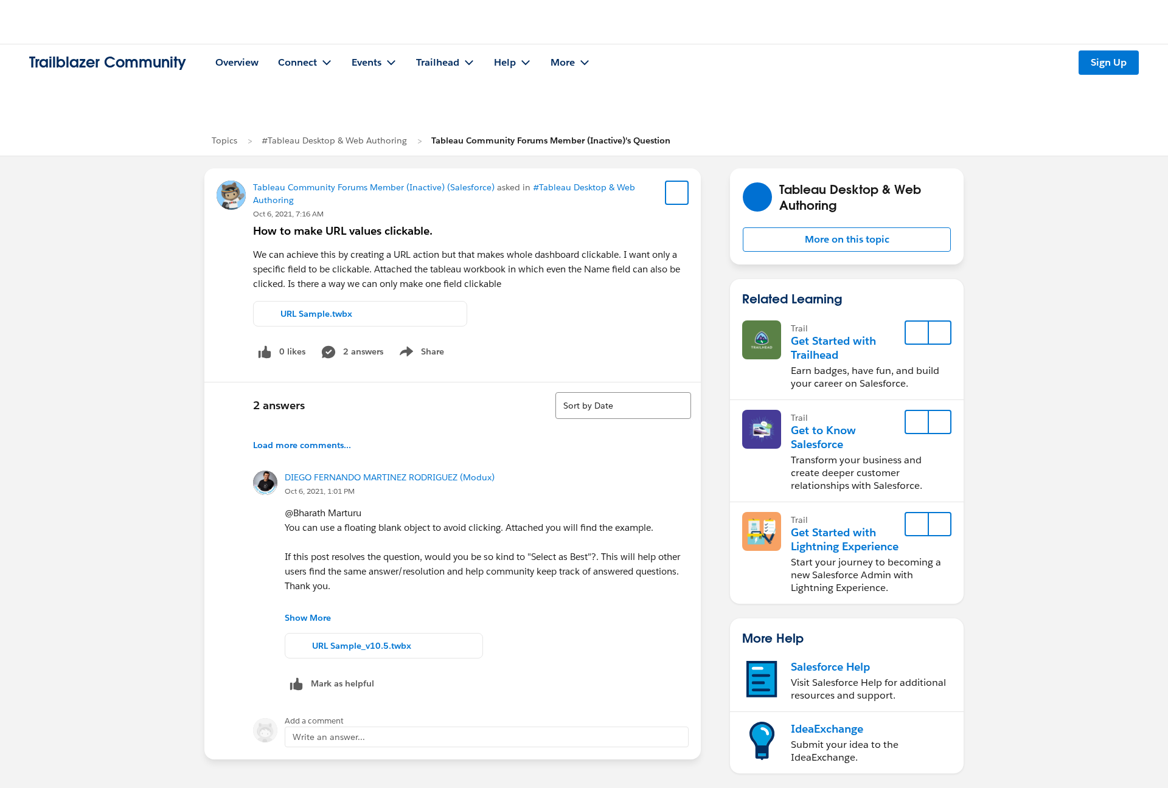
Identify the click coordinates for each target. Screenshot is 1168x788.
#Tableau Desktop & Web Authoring (334, 140)
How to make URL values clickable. (343, 231)
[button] (847, 239)
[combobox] (623, 405)
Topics (224, 140)
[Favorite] (677, 193)
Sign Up (1109, 62)
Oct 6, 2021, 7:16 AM (288, 214)
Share (420, 354)
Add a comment (314, 721)
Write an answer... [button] (329, 736)
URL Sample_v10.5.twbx (361, 645)
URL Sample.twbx (316, 313)
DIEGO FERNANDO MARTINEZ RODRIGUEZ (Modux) (390, 477)
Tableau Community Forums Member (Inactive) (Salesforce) (374, 187)
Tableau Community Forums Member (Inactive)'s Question (550, 140)
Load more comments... (302, 445)
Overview (237, 62)
